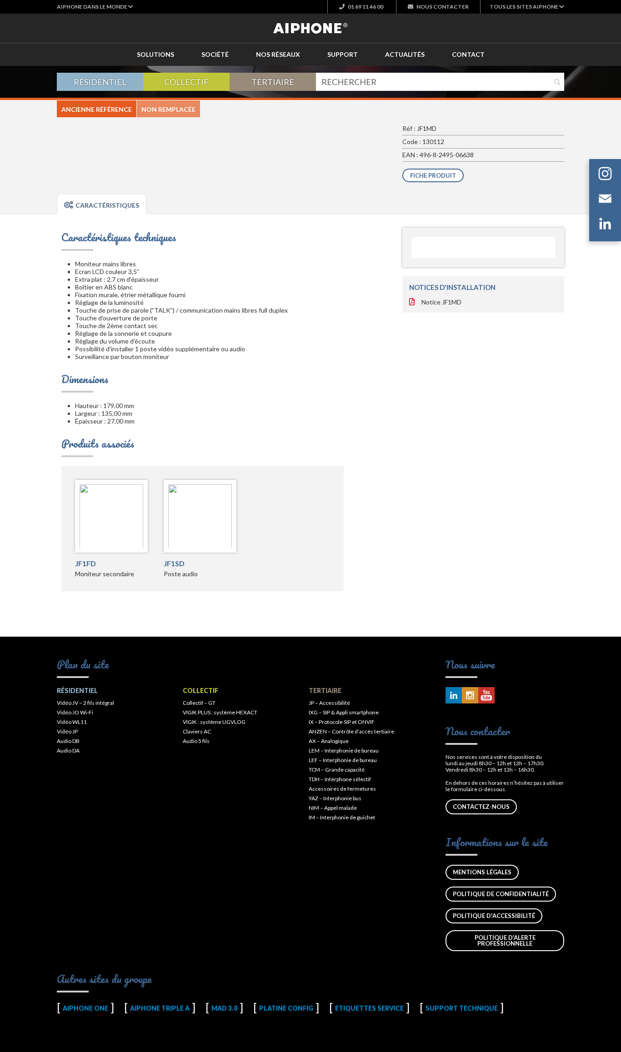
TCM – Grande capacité (337, 769)
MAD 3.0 (224, 1008)
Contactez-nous (481, 806)
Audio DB (68, 741)
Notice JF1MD (441, 302)
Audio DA (68, 750)
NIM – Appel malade (333, 807)
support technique (462, 1008)
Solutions (155, 54)
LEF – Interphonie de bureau (343, 760)
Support (342, 54)
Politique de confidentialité (501, 893)
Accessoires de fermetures (342, 788)
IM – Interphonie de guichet (342, 817)
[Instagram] (605, 175)
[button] (95, 6)
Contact (468, 54)
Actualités (405, 54)
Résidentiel (100, 82)
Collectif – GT (199, 702)
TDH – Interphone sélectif (340, 779)
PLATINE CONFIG (286, 1008)
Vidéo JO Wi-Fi (75, 712)
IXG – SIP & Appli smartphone (344, 712)
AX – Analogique (329, 741)
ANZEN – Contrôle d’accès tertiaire (351, 731)
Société (215, 54)
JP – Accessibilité (329, 702)
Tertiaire (272, 82)
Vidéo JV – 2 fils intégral (85, 702)
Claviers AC (197, 731)
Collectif (186, 82)
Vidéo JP (67, 731)
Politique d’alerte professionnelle (505, 940)
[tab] (101, 204)
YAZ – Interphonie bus (335, 798)
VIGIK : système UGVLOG (214, 721)
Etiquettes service (369, 1008)
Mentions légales (482, 872)
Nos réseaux (278, 54)
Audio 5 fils (196, 741)
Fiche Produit (433, 175)
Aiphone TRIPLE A (160, 1008)
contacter (442, 6)
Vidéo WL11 (72, 721)
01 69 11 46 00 (365, 6)
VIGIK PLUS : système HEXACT (220, 712)
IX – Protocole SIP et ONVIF (342, 721)
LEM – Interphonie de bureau (344, 750)
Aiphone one (85, 1008)
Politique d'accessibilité (494, 915)
